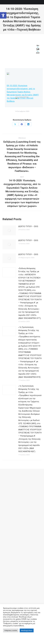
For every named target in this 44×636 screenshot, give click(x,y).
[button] (3, 15)
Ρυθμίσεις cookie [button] (11, 630)
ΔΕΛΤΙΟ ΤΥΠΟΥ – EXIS (28, 226)
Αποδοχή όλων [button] (26, 630)
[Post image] (9, 230)
